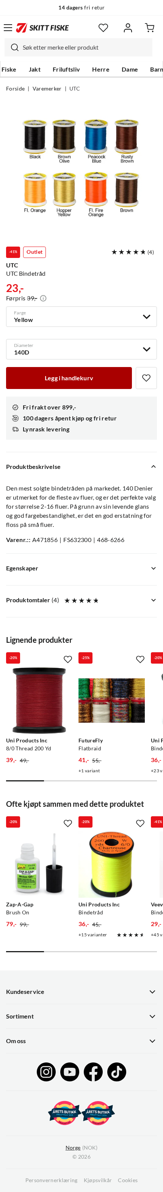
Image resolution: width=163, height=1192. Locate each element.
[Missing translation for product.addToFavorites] (146, 378)
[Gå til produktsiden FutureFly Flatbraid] (111, 700)
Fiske (9, 69)
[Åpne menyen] (8, 27)
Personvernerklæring (51, 1180)
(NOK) (81, 1148)
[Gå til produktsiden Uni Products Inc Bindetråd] (111, 864)
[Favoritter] (103, 28)
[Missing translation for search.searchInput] (12, 47)
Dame (130, 69)
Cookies (128, 1180)
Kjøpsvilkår (98, 1180)
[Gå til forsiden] (42, 28)
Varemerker (47, 89)
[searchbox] (85, 47)
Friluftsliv (66, 69)
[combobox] (78, 47)
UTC (74, 89)
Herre (101, 69)
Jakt (35, 69)
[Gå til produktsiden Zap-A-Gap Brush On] (39, 864)
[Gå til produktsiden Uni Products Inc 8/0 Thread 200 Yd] (39, 700)
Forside (15, 89)
